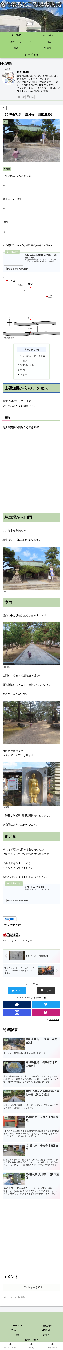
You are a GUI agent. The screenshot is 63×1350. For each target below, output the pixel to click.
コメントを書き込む (31, 1287)
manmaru (23, 71)
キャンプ (18, 1330)
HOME (18, 1325)
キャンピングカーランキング (17, 941)
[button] (46, 990)
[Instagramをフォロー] (28, 97)
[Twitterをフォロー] (24, 97)
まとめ (23, 374)
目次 (27, 349)
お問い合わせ (31, 1339)
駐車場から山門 (28, 365)
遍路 (8, 169)
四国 (47, 1330)
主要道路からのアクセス (32, 356)
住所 (25, 360)
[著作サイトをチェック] (19, 97)
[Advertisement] (31, 1236)
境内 (22, 370)
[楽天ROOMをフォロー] (33, 97)
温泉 (17, 1335)
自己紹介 (47, 1325)
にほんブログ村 (12, 925)
